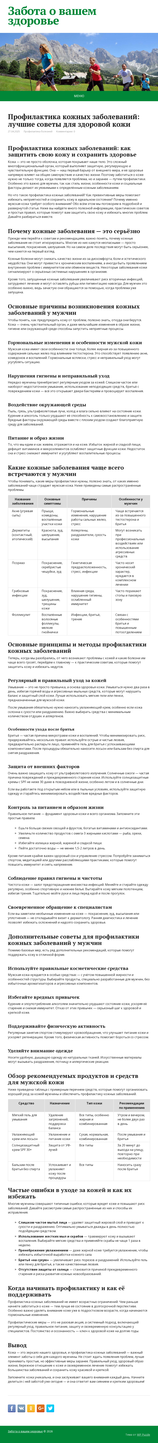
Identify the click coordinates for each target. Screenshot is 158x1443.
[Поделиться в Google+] (41, 1408)
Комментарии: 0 (65, 131)
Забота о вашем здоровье (52, 15)
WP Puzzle (143, 1434)
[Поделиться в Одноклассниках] (31, 1408)
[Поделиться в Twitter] (50, 1408)
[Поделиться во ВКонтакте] (21, 1408)
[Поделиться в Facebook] (12, 1408)
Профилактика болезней (38, 131)
